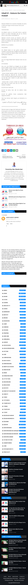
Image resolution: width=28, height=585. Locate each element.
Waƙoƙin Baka (13, 427)
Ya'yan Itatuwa (13, 440)
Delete (11, 223)
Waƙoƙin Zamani (13, 436)
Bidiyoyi (13, 314)
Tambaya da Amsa (9, 580)
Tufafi (13, 412)
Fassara (13, 330)
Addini (13, 296)
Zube (13, 446)
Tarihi (13, 397)
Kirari (13, 372)
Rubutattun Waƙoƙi (13, 391)
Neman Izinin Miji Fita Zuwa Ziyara (16, 190)
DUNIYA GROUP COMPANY (12, 217)
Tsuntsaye (13, 409)
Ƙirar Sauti (13, 452)
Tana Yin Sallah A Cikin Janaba (16, 515)
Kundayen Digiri (13, 375)
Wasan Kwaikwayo (13, 418)
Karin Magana (13, 363)
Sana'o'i (13, 394)
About (9, 576)
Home (3, 10)
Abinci (13, 290)
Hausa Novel (13, 345)
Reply (8, 223)
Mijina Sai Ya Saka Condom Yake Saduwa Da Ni (17, 502)
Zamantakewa (13, 443)
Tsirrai (13, 406)
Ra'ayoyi (13, 388)
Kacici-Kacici (13, 360)
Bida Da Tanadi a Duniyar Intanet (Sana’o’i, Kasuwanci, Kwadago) (17, 463)
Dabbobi (13, 327)
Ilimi (13, 354)
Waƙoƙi (13, 424)
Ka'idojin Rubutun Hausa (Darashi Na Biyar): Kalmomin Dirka (17, 555)
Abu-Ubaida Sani (6, 18)
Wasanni (13, 421)
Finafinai (13, 333)
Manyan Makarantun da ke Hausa (10, 578)
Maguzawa (13, 385)
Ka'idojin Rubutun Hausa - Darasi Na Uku (17, 568)
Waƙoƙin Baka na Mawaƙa (13, 433)
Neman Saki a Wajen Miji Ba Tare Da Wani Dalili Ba (17, 204)
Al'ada (6, 10)
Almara (13, 302)
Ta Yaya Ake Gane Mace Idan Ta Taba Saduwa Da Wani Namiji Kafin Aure (17, 509)
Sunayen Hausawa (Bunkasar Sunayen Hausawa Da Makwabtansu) (16, 491)
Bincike (13, 318)
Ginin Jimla (13, 339)
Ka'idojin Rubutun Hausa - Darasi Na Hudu (17, 561)
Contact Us (22, 576)
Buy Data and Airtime (19, 580)
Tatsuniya (13, 400)
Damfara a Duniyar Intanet (16, 469)
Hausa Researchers (13, 348)
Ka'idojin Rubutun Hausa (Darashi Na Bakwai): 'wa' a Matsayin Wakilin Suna (17, 541)
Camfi (13, 324)
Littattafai (13, 379)
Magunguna (13, 382)
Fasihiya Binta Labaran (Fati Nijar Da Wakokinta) (17, 483)
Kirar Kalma (13, 369)
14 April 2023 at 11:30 (11, 219)
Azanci (13, 308)
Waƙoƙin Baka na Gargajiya (13, 430)
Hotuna (13, 351)
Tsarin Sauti (13, 403)
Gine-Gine (13, 336)
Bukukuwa (13, 321)
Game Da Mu (15, 576)
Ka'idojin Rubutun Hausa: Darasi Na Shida (17, 548)
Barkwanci (13, 311)
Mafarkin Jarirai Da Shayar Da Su (17, 197)
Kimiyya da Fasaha (13, 366)
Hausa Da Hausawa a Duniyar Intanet (16, 476)
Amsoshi (18, 582)
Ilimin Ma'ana (13, 357)
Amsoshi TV (13, 305)
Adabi (13, 293)
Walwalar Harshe (13, 415)
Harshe (13, 342)
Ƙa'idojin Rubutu (13, 449)
